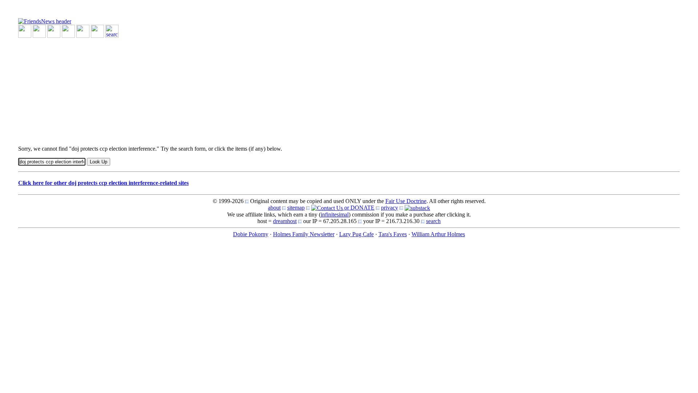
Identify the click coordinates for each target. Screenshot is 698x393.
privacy (389, 208)
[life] (97, 31)
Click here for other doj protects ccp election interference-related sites (103, 183)
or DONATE (358, 208)
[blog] (39, 31)
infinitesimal (335, 214)
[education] (68, 31)
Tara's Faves (392, 234)
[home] (44, 21)
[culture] (53, 31)
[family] (82, 31)
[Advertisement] (236, 89)
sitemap (296, 208)
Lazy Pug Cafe (356, 234)
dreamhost (285, 221)
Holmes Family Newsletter (303, 234)
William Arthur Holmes (438, 234)
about (274, 208)
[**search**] (112, 31)
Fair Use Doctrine (405, 201)
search (433, 221)
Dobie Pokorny (250, 234)
